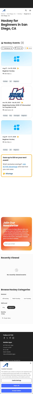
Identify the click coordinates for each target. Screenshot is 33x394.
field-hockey (16, 298)
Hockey (20, 14)
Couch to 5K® (7, 347)
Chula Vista (7, 318)
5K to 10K (5, 350)
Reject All (16, 385)
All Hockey (6, 298)
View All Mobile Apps (9, 354)
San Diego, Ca (11, 14)
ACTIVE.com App (8, 345)
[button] (18, 48)
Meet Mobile (7, 352)
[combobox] (7, 48)
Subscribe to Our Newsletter (11, 360)
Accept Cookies (16, 390)
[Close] (31, 363)
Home (3, 14)
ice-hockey (27, 298)
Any (4, 307)
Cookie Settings (16, 380)
